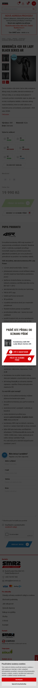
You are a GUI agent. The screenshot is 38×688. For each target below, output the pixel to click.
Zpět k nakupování (20, 352)
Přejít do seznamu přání (17, 359)
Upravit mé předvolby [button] (19, 684)
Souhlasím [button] (19, 679)
